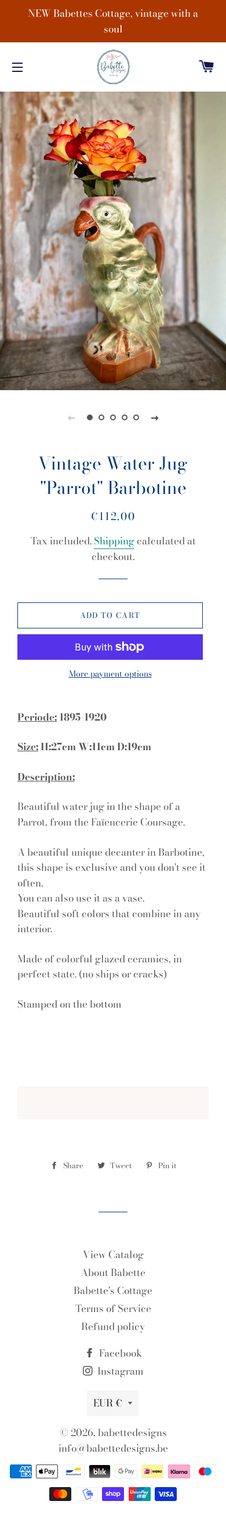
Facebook (119, 1353)
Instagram (119, 1371)
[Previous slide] (71, 417)
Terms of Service (113, 1308)
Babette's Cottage (113, 1290)
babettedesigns (132, 1432)
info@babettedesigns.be (113, 1448)
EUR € (107, 1403)
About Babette (113, 1272)
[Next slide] (154, 417)
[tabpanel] (113, 239)
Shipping (114, 540)
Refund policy (113, 1326)
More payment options (110, 674)
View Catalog (113, 1254)
